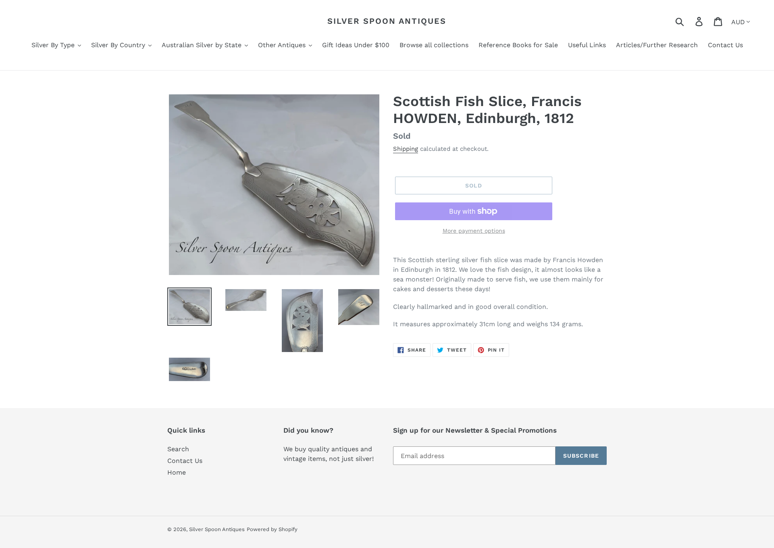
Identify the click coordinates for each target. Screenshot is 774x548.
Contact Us (184, 461)
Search (178, 449)
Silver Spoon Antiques (386, 21)
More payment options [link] (474, 230)
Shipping (405, 148)
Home (176, 472)
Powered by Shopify (272, 529)
